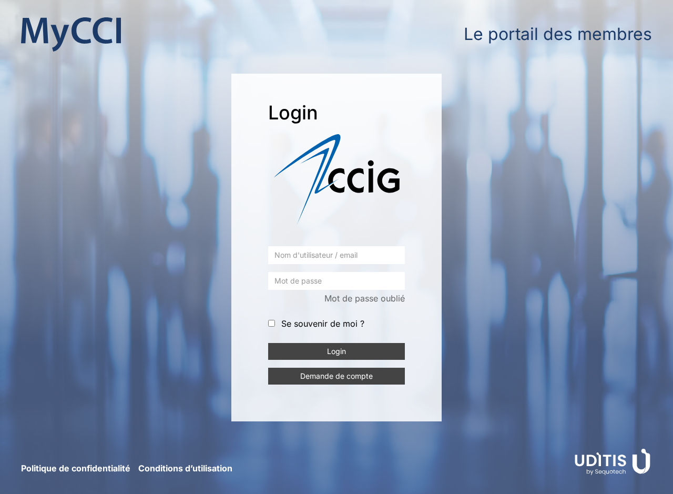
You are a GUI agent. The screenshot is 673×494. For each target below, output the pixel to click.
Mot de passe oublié (364, 298)
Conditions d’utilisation (185, 468)
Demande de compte (336, 375)
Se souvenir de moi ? (322, 323)
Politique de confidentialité (75, 468)
